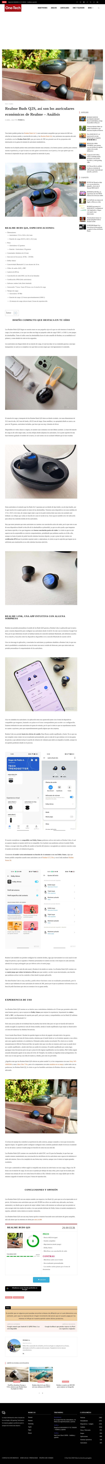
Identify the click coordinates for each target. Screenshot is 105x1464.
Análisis (11, 104)
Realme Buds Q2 (46, 136)
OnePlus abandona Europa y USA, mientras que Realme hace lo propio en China (17, 1387)
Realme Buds (18, 1297)
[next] (58, 2)
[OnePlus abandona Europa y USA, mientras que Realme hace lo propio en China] (17, 1374)
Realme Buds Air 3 (30, 133)
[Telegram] (83, 2)
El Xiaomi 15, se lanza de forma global (18, 2)
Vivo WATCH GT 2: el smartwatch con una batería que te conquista (94, 136)
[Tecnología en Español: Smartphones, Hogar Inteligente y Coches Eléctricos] (13, 8)
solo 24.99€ (38, 1219)
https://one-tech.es (27, 1343)
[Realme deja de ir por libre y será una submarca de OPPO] (41, 1374)
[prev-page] (39, 1393)
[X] (90, 2)
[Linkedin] (23, 1353)
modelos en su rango (56, 1064)
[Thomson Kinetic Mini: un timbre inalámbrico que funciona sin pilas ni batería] (82, 128)
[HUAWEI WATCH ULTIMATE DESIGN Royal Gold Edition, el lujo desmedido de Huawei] (82, 118)
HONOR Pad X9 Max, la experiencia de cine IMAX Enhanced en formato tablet (95, 193)
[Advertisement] (52, 29)
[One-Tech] (13, 1412)
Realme (8, 1297)
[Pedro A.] (14, 1346)
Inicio (6, 104)
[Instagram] (80, 2)
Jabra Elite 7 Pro (22, 1064)
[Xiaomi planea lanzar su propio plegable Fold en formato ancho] (82, 219)
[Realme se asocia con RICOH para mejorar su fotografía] (65, 1374)
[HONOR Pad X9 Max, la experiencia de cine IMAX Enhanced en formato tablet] (82, 193)
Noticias (16, 1381)
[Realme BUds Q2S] (15, 1241)
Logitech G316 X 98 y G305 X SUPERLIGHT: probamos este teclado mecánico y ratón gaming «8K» (94, 158)
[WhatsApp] (94, 2)
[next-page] (42, 1393)
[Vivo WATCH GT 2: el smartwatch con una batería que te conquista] (82, 135)
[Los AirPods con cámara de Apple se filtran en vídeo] (82, 201)
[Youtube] (97, 2)
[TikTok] (87, 2)
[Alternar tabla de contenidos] (14, 313)
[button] (98, 8)
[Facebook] (77, 2)
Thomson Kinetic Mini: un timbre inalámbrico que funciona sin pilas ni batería (95, 128)
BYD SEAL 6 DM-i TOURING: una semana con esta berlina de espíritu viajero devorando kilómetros (94, 147)
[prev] (54, 2)
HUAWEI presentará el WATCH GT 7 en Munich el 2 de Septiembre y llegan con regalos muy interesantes (95, 210)
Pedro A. (21, 120)
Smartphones (57, 1417)
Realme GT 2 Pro (48, 857)
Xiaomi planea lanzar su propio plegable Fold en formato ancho (94, 219)
